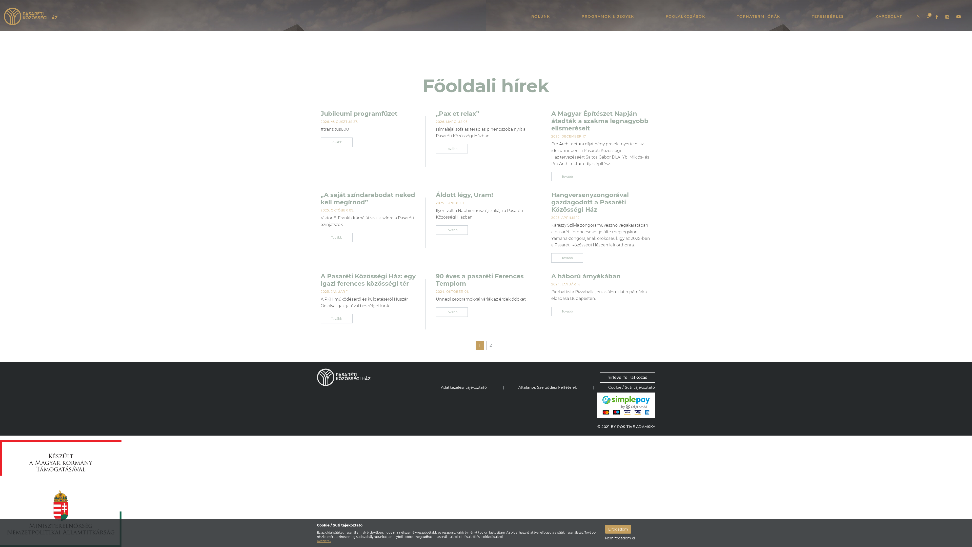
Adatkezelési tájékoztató (464, 387)
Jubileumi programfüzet (359, 113)
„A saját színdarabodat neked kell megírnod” (368, 198)
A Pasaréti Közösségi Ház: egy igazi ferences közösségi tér (368, 279)
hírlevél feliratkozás (627, 377)
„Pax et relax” (457, 113)
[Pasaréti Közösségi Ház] (30, 16)
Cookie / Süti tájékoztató (631, 387)
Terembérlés (828, 16)
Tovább (336, 142)
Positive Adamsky (636, 426)
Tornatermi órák (758, 16)
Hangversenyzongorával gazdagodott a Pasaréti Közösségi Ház (590, 202)
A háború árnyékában (586, 276)
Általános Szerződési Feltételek (547, 387)
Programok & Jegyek (608, 16)
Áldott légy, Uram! (464, 195)
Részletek (324, 541)
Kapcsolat (889, 16)
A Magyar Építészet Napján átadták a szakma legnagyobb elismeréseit (600, 121)
